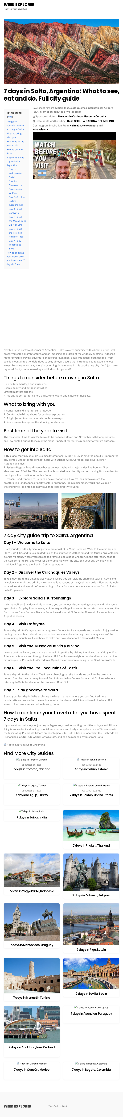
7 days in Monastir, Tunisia (31, 998)
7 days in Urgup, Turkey (31, 795)
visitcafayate (90, 125)
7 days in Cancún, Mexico (31, 1070)
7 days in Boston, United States (91, 795)
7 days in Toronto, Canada (31, 769)
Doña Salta (73, 121)
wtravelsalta (40, 129)
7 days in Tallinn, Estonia (91, 769)
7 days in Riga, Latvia (91, 949)
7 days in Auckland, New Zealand (32, 1047)
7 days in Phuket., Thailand (91, 845)
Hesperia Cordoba (95, 116)
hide (10, 117)
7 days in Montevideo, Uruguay (31, 945)
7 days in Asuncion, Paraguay (91, 1013)
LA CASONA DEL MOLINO (98, 121)
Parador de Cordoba (70, 116)
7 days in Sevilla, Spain (91, 994)
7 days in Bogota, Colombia (91, 1070)
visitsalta (75, 125)
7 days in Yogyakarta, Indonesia (31, 891)
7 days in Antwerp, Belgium (91, 895)
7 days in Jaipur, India (31, 817)
